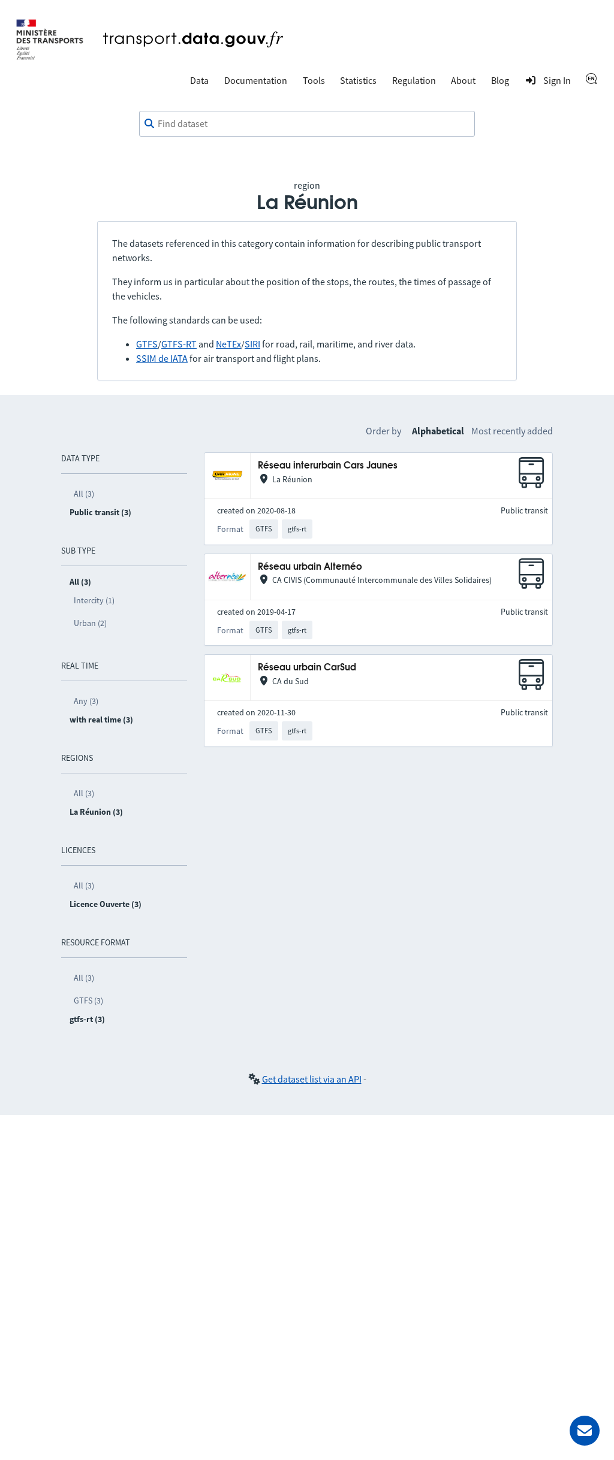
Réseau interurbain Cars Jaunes (328, 465)
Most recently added (512, 431)
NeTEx (228, 344)
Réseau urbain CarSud (307, 667)
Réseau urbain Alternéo (310, 567)
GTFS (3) (88, 1000)
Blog (500, 80)
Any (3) (86, 701)
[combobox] (307, 124)
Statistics (358, 80)
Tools (314, 80)
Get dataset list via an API (312, 1079)
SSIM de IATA (162, 358)
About (463, 80)
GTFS (147, 344)
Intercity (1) (94, 600)
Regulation (414, 80)
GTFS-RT (179, 344)
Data (199, 80)
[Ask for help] (585, 1431)
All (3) (84, 493)
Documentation (255, 80)
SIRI (252, 344)
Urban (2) (90, 623)
